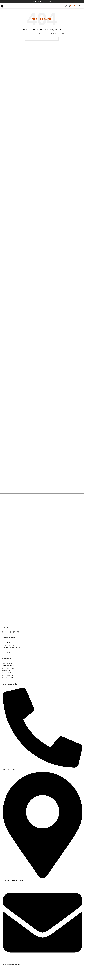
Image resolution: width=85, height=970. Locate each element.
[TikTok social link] (40, 2)
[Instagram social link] (34, 2)
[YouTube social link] (36, 2)
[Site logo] (5, 5)
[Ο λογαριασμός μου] (66, 6)
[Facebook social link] (32, 2)
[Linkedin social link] (38, 2)
